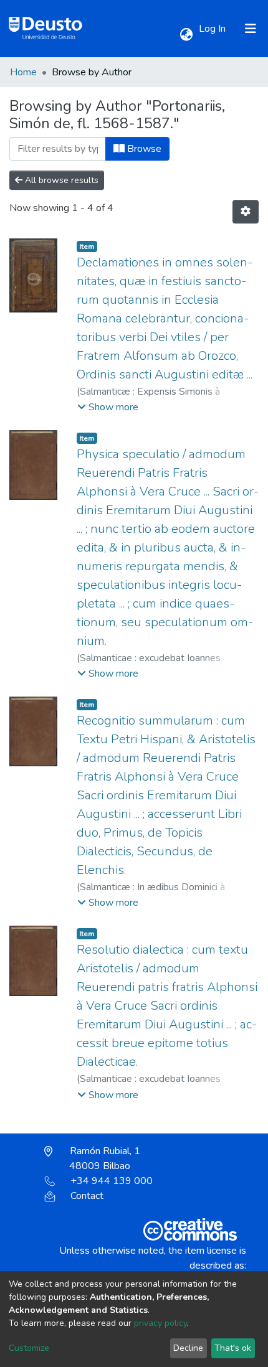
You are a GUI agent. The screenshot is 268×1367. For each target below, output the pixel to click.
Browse (143, 149)
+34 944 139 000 (111, 1181)
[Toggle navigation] (250, 28)
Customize (29, 1348)
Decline (188, 1348)
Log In (213, 28)
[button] (186, 34)
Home (23, 72)
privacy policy (160, 1323)
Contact (86, 1196)
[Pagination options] (245, 211)
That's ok (232, 1348)
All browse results (60, 180)
